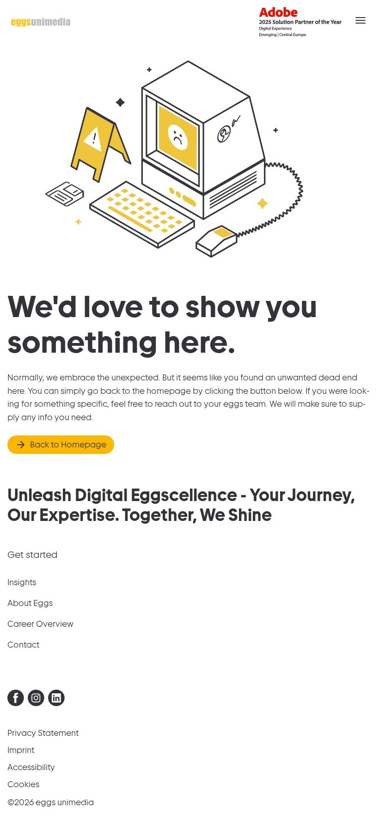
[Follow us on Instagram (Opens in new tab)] (36, 700)
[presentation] (15, 698)
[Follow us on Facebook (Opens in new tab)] (15, 700)
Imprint (20, 750)
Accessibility (31, 767)
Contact (23, 644)
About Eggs (30, 603)
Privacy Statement (43, 733)
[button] (360, 20)
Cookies (23, 784)
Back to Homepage (68, 444)
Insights (21, 582)
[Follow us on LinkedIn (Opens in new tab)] (56, 700)
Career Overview (40, 624)
